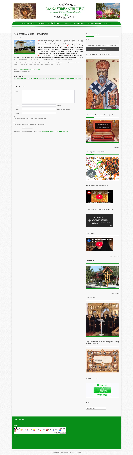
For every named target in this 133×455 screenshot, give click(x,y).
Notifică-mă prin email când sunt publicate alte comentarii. (30, 118)
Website (16, 113)
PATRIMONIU (67, 23)
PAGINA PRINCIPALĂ (28, 23)
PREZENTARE (41, 23)
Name (17, 105)
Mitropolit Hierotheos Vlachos (32, 69)
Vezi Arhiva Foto (115, 293)
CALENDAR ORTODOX (94, 23)
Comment (16, 91)
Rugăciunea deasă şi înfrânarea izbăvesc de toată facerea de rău (64, 78)
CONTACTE (107, 23)
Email (17, 109)
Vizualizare (116, 147)
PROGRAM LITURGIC (80, 23)
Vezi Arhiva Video (114, 256)
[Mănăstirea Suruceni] (66, 11)
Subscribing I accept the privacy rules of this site (102, 45)
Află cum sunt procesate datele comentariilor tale (55, 131)
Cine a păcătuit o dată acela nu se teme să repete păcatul (30, 78)
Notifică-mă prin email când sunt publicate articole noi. (29, 124)
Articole (22, 69)
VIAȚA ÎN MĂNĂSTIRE (54, 23)
